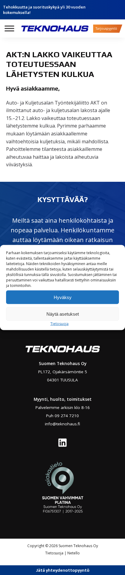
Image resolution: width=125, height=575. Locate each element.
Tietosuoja (59, 323)
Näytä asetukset (62, 313)
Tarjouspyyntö (106, 28)
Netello (73, 553)
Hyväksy (63, 297)
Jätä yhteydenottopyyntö (63, 570)
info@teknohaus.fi (62, 424)
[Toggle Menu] (9, 28)
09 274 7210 (67, 415)
